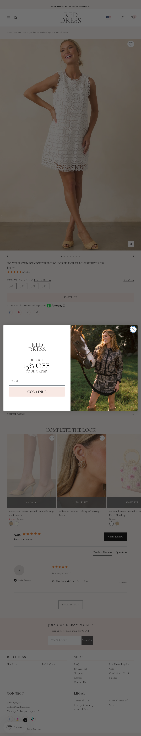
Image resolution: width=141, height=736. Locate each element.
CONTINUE (37, 392)
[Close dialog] (133, 329)
